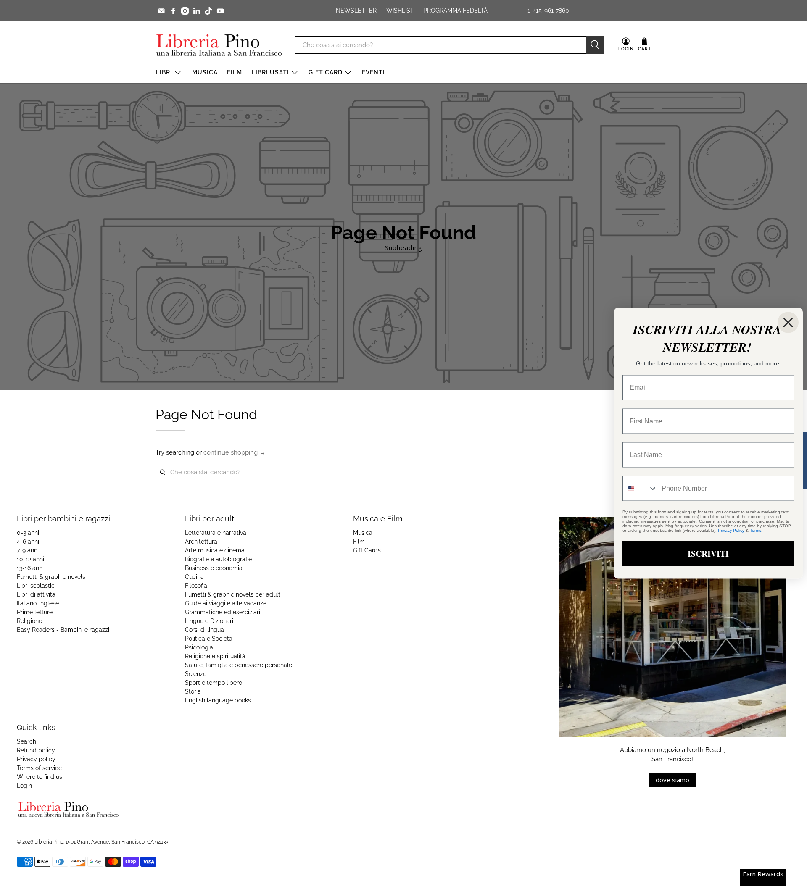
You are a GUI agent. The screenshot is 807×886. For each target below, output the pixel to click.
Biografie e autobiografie (218, 559)
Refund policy (36, 750)
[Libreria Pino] (219, 45)
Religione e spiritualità (215, 656)
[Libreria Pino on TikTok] (208, 11)
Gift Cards (367, 550)
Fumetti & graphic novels (51, 576)
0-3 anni (28, 532)
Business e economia (214, 568)
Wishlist (400, 10)
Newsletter (356, 10)
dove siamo (672, 780)
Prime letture (35, 612)
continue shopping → (234, 452)
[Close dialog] (788, 322)
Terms (755, 530)
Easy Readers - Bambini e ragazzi (63, 629)
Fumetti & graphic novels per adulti (233, 594)
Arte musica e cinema (215, 550)
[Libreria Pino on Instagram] (185, 11)
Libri (164, 72)
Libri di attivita (36, 594)
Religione (29, 621)
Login (24, 785)
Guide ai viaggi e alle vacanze (225, 603)
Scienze (195, 673)
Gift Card (326, 72)
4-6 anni (28, 541)
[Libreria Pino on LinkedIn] (196, 11)
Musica (205, 72)
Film (234, 72)
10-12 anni (30, 559)
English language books (218, 700)
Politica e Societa (208, 638)
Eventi (373, 72)
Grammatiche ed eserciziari (222, 612)
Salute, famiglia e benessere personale (238, 665)
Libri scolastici (36, 585)
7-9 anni (28, 550)
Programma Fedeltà (455, 10)
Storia (193, 691)
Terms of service (39, 768)
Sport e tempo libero (213, 682)
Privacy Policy (731, 530)
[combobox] (640, 488)
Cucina (194, 576)
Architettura (201, 541)
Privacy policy (36, 759)
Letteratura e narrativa (215, 532)
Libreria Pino (48, 842)
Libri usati (270, 72)
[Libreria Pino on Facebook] (173, 11)
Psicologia (199, 647)
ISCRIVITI (708, 553)
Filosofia (196, 585)
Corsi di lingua (204, 629)
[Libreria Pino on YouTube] (220, 11)
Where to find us (39, 776)
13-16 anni (30, 568)
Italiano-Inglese (38, 603)
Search (26, 741)
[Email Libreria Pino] (161, 11)
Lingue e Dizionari (209, 621)
